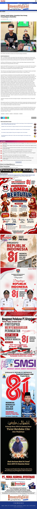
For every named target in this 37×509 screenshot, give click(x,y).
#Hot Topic (2, 113)
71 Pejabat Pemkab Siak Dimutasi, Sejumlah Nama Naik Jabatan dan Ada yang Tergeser (17, 160)
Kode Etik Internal (19, 505)
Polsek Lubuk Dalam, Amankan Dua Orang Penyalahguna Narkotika (14, 16)
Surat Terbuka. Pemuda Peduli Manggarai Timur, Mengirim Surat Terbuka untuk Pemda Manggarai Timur (18, 153)
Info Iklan (24, 505)
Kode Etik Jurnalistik (13, 505)
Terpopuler (31, 3)
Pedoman (6, 505)
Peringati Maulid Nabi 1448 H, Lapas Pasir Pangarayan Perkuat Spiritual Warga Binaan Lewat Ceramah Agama (17, 158)
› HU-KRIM (7, 13)
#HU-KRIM (7, 113)
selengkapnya (18, 162)
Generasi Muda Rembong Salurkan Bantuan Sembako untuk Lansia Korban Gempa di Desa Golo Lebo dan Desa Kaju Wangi (19, 148)
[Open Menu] (36, 1)
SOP (8, 505)
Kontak (27, 505)
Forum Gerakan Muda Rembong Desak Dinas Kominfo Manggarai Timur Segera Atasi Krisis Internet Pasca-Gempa (19, 143)
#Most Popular (16, 113)
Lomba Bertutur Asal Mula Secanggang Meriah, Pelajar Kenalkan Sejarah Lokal (17, 175)
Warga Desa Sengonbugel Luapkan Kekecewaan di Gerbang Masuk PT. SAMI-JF (15, 156)
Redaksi (3, 505)
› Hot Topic (4, 13)
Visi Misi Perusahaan (32, 505)
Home (6, 3)
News (18, 3)
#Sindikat (21, 113)
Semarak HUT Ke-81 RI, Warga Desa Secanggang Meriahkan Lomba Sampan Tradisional (17, 151)
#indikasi (11, 113)
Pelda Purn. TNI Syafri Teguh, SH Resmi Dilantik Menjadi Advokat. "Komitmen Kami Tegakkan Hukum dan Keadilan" (19, 146)
